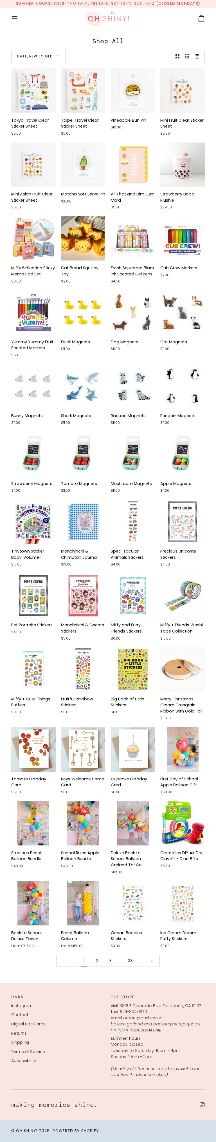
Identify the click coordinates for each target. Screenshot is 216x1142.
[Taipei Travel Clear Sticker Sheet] (83, 90)
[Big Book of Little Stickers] (133, 669)
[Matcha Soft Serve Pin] (83, 165)
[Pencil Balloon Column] (83, 903)
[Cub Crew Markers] (182, 238)
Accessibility (23, 1060)
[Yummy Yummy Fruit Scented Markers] (33, 312)
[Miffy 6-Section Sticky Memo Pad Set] (33, 238)
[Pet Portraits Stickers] (33, 595)
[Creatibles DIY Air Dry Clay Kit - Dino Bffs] (182, 823)
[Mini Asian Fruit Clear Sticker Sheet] (33, 165)
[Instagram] (202, 1104)
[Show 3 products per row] (187, 56)
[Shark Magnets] (83, 386)
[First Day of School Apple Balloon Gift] (182, 749)
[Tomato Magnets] (83, 454)
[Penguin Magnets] (182, 386)
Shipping (20, 1042)
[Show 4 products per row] (198, 56)
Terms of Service (28, 1051)
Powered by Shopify (76, 1131)
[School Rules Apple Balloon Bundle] (83, 823)
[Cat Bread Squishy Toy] (83, 238)
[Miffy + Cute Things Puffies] (33, 669)
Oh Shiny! (26, 1131)
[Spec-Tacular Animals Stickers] (133, 522)
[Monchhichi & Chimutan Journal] (83, 522)
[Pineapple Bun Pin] (133, 90)
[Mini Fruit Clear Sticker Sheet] (182, 90)
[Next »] (152, 961)
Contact (19, 1015)
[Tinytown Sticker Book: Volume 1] (33, 522)
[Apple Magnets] (182, 454)
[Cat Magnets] (182, 312)
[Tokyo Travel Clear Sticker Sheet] (33, 90)
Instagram (22, 1006)
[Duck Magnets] (83, 312)
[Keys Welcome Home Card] (83, 749)
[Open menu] (19, 18)
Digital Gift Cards (28, 1024)
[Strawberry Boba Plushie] (182, 165)
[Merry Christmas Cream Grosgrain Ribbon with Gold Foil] (182, 669)
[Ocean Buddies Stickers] (133, 903)
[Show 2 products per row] (177, 56)
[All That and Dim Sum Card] (133, 165)
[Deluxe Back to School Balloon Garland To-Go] (133, 823)
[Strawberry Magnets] (33, 454)
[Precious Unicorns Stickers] (182, 522)
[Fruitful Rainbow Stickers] (83, 669)
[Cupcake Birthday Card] (133, 749)
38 (130, 960)
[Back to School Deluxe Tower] (33, 903)
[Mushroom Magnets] (133, 454)
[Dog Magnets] (133, 312)
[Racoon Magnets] (133, 386)
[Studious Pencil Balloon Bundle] (33, 823)
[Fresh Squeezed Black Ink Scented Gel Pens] (133, 238)
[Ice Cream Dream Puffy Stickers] (182, 903)
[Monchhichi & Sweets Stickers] (83, 595)
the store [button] (123, 997)
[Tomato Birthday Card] (33, 749)
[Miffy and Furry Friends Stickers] (133, 595)
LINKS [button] (17, 997)
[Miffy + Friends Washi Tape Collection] (182, 595)
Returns (19, 1033)
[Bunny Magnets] (33, 386)
